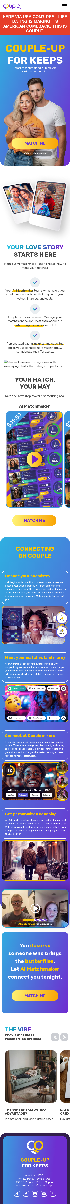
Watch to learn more (35, 153)
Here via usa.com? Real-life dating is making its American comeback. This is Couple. (35, 23)
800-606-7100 (25, 1185)
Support (50, 1182)
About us (30, 1175)
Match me (35, 143)
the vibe (18, 1029)
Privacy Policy (26, 1179)
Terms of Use (42, 1179)
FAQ (40, 1175)
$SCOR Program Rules (28, 1182)
